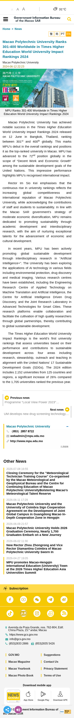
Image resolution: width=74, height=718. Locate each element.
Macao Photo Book (20, 675)
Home (6, 28)
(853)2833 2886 (18, 643)
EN (69, 33)
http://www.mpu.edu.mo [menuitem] (26, 441)
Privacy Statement (55, 668)
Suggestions (52, 654)
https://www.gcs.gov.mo (23, 634)
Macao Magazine (19, 661)
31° (62, 9)
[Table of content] (5, 19)
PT (63, 33)
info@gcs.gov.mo (19, 639)
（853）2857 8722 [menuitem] (22, 431)
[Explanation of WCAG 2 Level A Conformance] (65, 711)
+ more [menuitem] (64, 446)
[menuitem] (37, 426)
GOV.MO (13, 654)
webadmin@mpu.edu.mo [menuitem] (27, 436)
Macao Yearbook (19, 668)
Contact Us (51, 661)
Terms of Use (52, 675)
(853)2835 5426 (45, 643)
